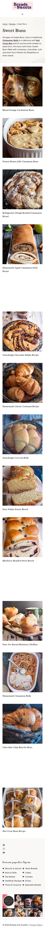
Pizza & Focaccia (13, 885)
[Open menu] (22, 14)
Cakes (28, 872)
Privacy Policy (36, 925)
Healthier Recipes (13, 881)
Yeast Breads (31, 868)
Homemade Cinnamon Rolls (17, 695)
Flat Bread (10, 876)
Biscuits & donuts (13, 868)
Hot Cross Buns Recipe (14, 831)
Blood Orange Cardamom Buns (18, 110)
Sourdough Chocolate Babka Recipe (21, 355)
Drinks (28, 881)
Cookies (29, 876)
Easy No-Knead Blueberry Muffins (20, 644)
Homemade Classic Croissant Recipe (21, 406)
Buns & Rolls (11, 872)
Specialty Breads (33, 885)
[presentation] (22, 86)
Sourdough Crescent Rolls (16, 457)
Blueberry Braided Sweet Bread (18, 560)
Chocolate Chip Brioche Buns (17, 747)
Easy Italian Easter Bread (15, 509)
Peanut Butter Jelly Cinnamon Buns (20, 161)
